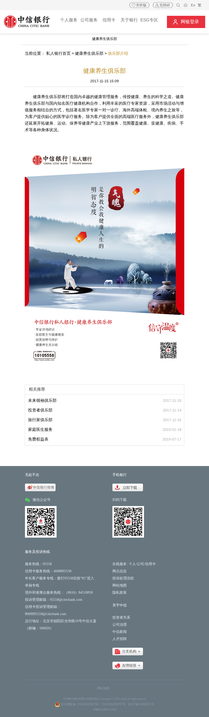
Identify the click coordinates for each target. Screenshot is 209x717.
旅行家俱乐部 (40, 420)
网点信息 (119, 571)
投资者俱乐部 (40, 410)
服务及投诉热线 (37, 552)
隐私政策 (119, 592)
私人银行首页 (58, 53)
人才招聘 (119, 639)
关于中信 (119, 605)
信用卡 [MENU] (108, 20)
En (193, 5)
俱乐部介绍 (118, 53)
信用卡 (150, 564)
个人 (132, 564)
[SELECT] (127, 651)
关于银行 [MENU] (129, 20)
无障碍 (164, 5)
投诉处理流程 (123, 578)
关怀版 (141, 5)
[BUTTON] (186, 21)
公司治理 (119, 625)
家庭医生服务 (40, 429)
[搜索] (178, 5)
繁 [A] (199, 5)
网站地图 (119, 585)
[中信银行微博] (40, 487)
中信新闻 (119, 632)
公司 (140, 564)
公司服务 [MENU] (89, 20)
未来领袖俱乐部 (42, 400)
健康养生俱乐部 (89, 53)
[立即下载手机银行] (127, 487)
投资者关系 (121, 617)
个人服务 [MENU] (68, 20)
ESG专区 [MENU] (149, 20)
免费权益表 (38, 439)
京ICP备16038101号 (141, 704)
